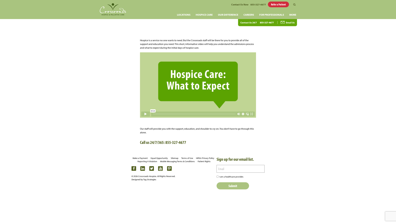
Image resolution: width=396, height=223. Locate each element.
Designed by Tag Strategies (143, 179)
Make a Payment (140, 158)
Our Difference (228, 14)
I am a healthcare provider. (231, 176)
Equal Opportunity (159, 158)
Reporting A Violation (147, 161)
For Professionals (271, 14)
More (292, 14)
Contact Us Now (239, 4)
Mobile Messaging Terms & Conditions (177, 161)
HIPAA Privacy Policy (205, 158)
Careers (248, 14)
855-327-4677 (258, 4)
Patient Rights (204, 161)
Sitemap (174, 158)
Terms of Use (187, 158)
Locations (183, 14)
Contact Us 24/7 (248, 22)
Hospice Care (204, 14)
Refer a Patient (278, 4)
